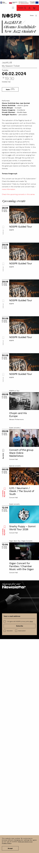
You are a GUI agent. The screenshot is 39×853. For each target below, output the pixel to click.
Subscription (22, 631)
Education (10, 631)
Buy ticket (3, 456)
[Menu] (13, 8)
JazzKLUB (7, 62)
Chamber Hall (6, 82)
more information (8, 189)
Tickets (20, 8)
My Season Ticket (11, 66)
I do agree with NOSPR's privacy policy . (20, 621)
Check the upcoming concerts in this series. (18, 194)
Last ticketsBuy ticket (3, 493)
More (31, 621)
